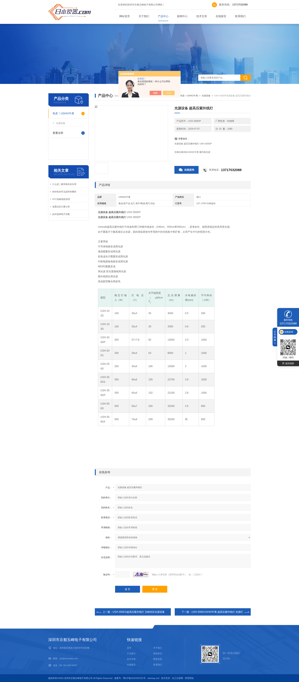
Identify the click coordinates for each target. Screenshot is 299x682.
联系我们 (240, 16)
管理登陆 (189, 678)
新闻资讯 (157, 653)
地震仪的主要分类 (61, 206)
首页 (129, 648)
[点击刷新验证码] (141, 574)
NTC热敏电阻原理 (61, 199)
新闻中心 (182, 16)
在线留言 (221, 16)
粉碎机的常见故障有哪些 (64, 191)
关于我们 (144, 16)
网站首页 (124, 16)
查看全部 (58, 132)
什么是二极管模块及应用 (64, 184)
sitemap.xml (153, 678)
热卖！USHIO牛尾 (63, 113)
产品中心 (163, 16)
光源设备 (60, 123)
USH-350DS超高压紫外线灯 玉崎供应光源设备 (139, 612)
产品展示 (131, 653)
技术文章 (201, 16)
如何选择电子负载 (61, 214)
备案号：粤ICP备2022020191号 (130, 678)
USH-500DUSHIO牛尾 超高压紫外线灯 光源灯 (217, 612)
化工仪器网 (177, 678)
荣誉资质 (157, 659)
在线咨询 (189, 169)
